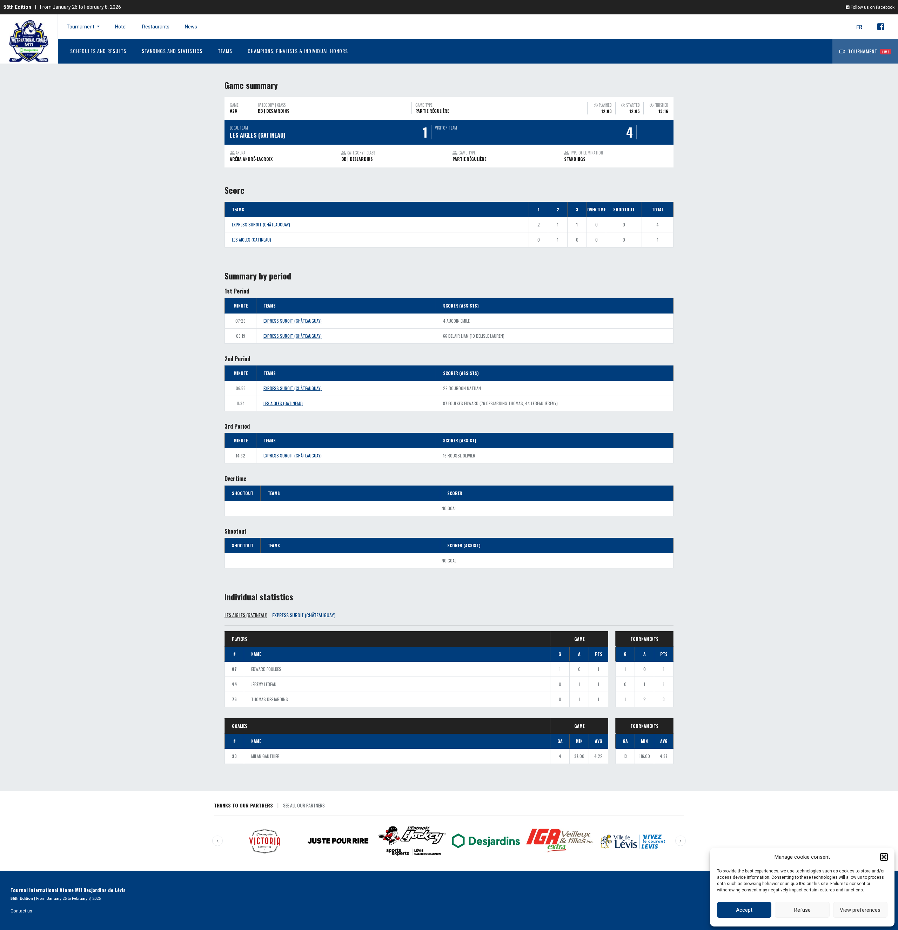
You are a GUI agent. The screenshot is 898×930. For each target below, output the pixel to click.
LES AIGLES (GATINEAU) (251, 240)
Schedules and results (98, 50)
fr (859, 27)
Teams (225, 50)
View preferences (860, 910)
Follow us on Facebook (872, 7)
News (191, 26)
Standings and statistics (172, 50)
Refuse (802, 910)
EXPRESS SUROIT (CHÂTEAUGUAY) (261, 224)
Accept (744, 910)
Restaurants (155, 26)
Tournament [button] (81, 26)
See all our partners (304, 805)
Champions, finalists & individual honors (298, 50)
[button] (883, 856)
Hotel (121, 26)
